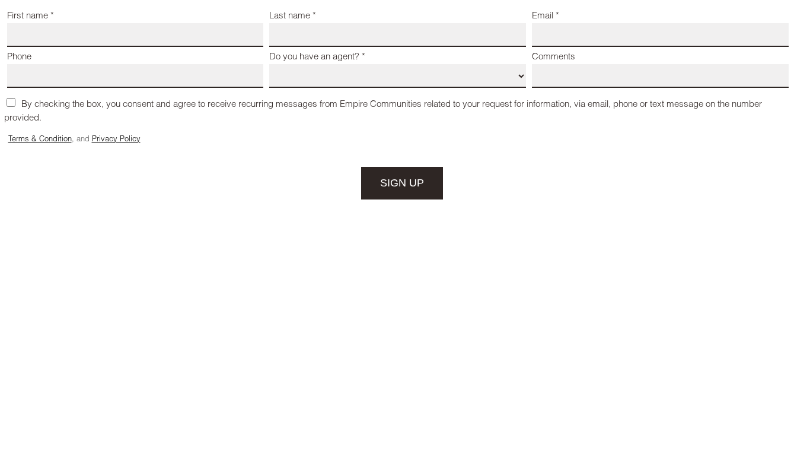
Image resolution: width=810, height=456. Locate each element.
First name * (30, 16)
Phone (19, 57)
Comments (553, 57)
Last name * (292, 16)
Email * (545, 16)
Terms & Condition (40, 140)
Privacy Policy (116, 140)
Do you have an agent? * (317, 57)
